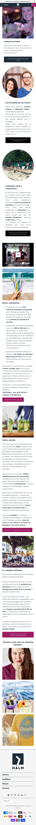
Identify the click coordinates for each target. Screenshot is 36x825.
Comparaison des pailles (13, 399)
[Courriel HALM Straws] (25, 795)
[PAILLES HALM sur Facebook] (12, 795)
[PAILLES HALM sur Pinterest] (15, 795)
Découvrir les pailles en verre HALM (18, 59)
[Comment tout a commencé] (18, 165)
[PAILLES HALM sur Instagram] (18, 795)
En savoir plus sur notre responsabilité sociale (18, 634)
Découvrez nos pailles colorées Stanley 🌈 (18, 1)
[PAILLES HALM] (18, 5)
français (6, 801)
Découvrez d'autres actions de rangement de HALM (18, 233)
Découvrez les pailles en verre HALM (17, 530)
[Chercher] (29, 5)
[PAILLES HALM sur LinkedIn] (22, 795)
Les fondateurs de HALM (17, 103)
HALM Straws (13, 806)
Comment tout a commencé (13, 187)
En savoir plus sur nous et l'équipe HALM (18, 140)
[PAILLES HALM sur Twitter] (8, 795)
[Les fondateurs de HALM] (18, 82)
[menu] (1, 5)
